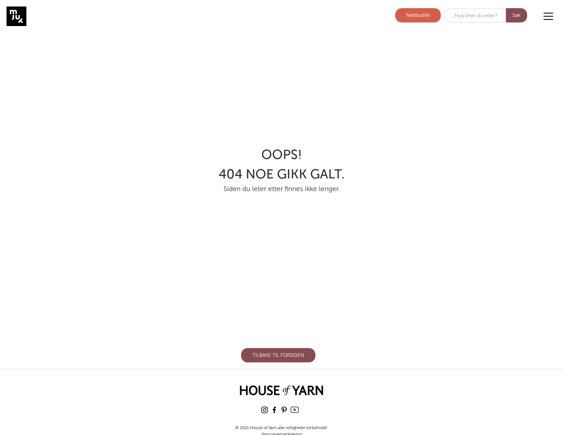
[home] (41, 16)
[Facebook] (274, 410)
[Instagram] (264, 410)
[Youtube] (295, 410)
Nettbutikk (418, 15)
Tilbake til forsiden (278, 355)
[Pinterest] (284, 410)
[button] (548, 16)
